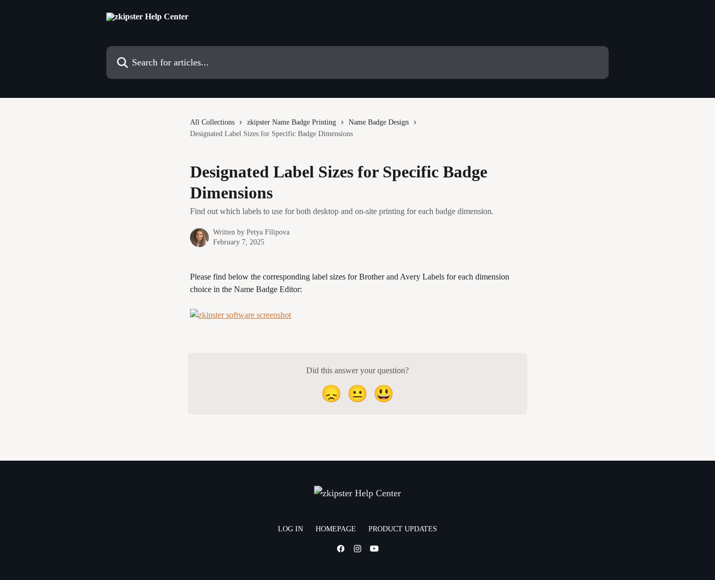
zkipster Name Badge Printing (291, 122)
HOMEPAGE (336, 529)
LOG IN (290, 529)
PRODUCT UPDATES (402, 529)
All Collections (212, 122)
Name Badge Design (379, 122)
